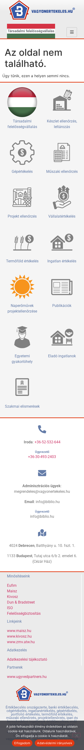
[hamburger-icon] (71, 32)
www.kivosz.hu (19, 636)
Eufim (12, 585)
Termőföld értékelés (22, 261)
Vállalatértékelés (61, 216)
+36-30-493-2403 (42, 457)
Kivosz (12, 596)
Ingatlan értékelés (61, 261)
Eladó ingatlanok (62, 356)
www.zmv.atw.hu (21, 642)
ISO (10, 608)
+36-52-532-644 (47, 442)
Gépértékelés (22, 171)
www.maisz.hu (19, 630)
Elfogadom (22, 743)
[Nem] (76, 735)
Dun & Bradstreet (21, 602)
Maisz (12, 591)
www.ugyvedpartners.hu (27, 676)
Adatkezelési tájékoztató (27, 659)
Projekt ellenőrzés (22, 216)
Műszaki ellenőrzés (62, 171)
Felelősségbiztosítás (24, 613)
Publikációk (61, 305)
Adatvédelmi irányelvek (54, 743)
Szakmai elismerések (22, 406)
